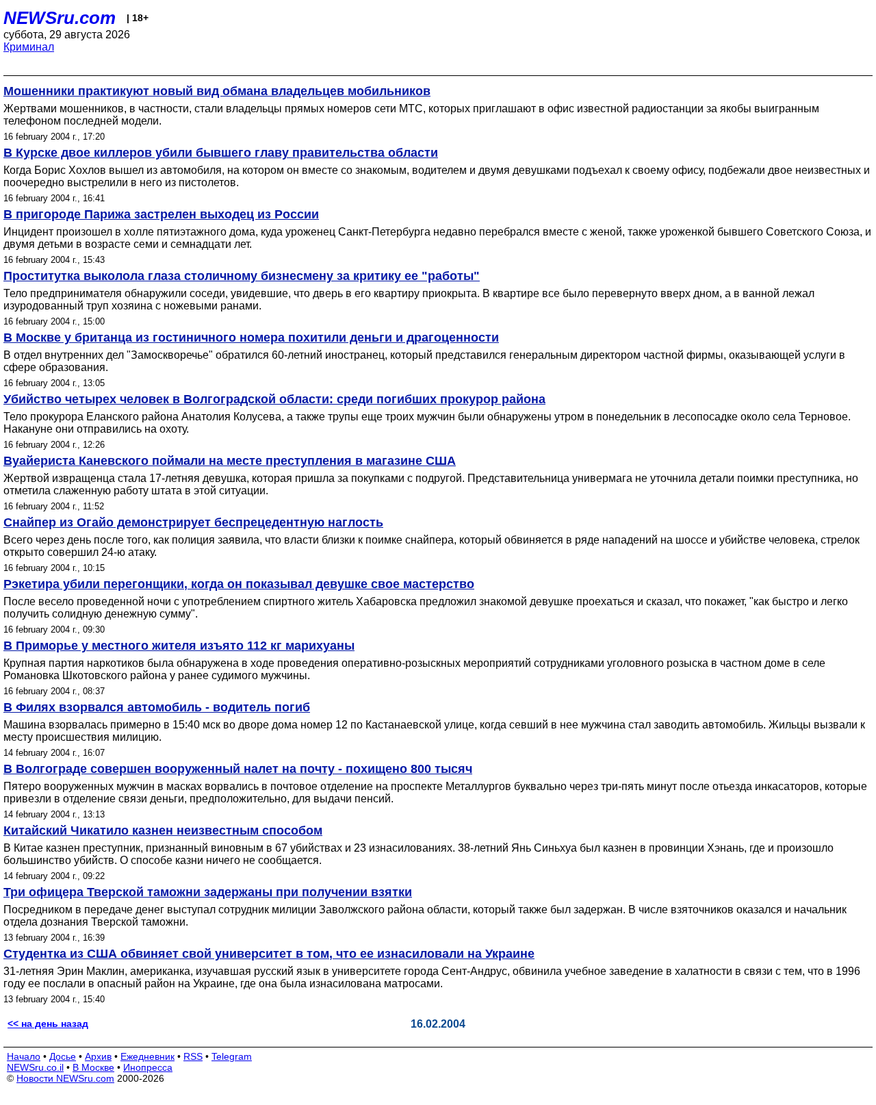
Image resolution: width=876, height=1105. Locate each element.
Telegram (231, 1056)
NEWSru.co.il (35, 1067)
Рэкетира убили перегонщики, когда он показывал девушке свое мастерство (238, 584)
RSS (193, 1056)
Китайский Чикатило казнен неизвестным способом (162, 830)
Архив (98, 1056)
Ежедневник (147, 1056)
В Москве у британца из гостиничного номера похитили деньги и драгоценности (251, 337)
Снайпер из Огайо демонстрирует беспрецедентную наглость (193, 522)
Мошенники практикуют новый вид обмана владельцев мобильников (216, 91)
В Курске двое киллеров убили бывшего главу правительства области (220, 153)
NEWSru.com (59, 18)
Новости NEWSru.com (65, 1078)
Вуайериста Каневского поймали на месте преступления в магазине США (229, 461)
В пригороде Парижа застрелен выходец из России (161, 214)
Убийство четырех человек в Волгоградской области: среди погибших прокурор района (274, 399)
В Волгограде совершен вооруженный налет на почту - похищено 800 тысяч (237, 769)
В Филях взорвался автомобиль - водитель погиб (156, 707)
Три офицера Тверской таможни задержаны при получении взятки (207, 892)
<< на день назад (48, 1023)
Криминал (28, 47)
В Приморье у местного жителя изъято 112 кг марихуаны (179, 645)
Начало (23, 1056)
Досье (62, 1056)
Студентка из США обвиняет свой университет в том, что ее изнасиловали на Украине (268, 954)
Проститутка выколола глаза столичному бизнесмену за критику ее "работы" (241, 276)
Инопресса (147, 1067)
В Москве (93, 1067)
